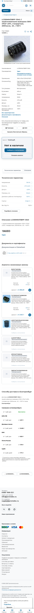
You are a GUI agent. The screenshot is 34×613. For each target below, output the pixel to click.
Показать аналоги (17, 155)
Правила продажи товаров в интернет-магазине (14, 558)
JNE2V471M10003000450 (19, 371)
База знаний (6, 570)
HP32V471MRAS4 (19, 355)
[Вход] (26, 5)
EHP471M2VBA (16, 270)
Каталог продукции (8, 538)
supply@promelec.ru (10, 501)
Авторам (4, 551)
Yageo (18, 71)
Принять (9, 607)
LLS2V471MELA (19, 338)
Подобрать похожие (11, 211)
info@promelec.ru (9, 497)
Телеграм (10, 128)
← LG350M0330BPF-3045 (10, 474)
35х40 (28, 193)
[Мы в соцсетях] (4, 509)
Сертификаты (6, 568)
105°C (28, 196)
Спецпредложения (8, 544)
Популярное (6, 572)
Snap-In (27, 201)
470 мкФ (27, 186)
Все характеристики (8, 112)
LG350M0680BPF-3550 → (26, 474)
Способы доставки (8, 561)
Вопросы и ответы (8, 563)
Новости (4, 534)
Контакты (5, 536)
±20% (28, 189)
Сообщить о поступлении (15, 150)
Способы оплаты (7, 565)
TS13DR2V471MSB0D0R (19, 296)
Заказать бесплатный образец (17, 132)
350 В (28, 182)
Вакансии (5, 546)
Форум (4, 574)
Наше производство (8, 548)
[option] (17, 49)
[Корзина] (30, 5)
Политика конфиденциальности (11, 590)
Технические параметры (12, 170)
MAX (25, 128)
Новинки (4, 542)
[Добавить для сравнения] (28, 31)
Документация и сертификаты (11, 114)
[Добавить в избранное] (25, 31)
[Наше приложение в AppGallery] (7, 518)
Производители (7, 540)
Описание (5, 116)
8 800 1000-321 (8, 492)
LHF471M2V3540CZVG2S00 (19, 321)
